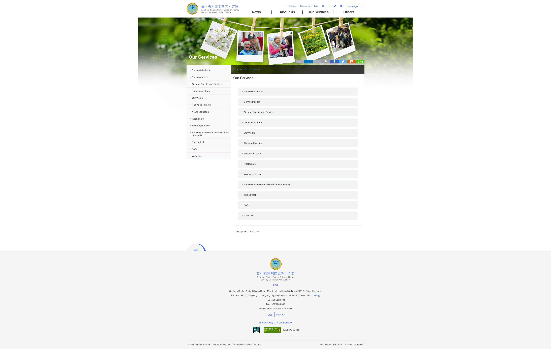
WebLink (196, 156)
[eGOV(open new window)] (256, 329)
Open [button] (195, 250)
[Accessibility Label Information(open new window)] (273, 329)
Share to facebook (329, 6)
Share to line (341, 6)
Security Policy (284, 322)
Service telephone (201, 70)
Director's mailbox (201, 91)
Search (323, 6)
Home (239, 69)
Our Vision (197, 97)
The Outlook (198, 142)
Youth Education (200, 111)
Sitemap (292, 5)
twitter (343, 61)
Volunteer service (201, 125)
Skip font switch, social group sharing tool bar (297, 59)
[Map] (317, 295)
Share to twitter (335, 6)
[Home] (213, 8)
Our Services (318, 11)
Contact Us (305, 5)
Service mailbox (200, 77)
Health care (198, 118)
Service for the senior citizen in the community (210, 134)
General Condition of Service (207, 84)
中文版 (269, 314)
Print (325, 61)
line (360, 61)
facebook (334, 61)
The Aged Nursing (201, 104)
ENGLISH (280, 314)
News (256, 11)
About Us (287, 11)
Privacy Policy (266, 322)
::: (285, 5)
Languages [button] (353, 6)
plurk (351, 61)
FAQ (316, 5)
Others (348, 11)
